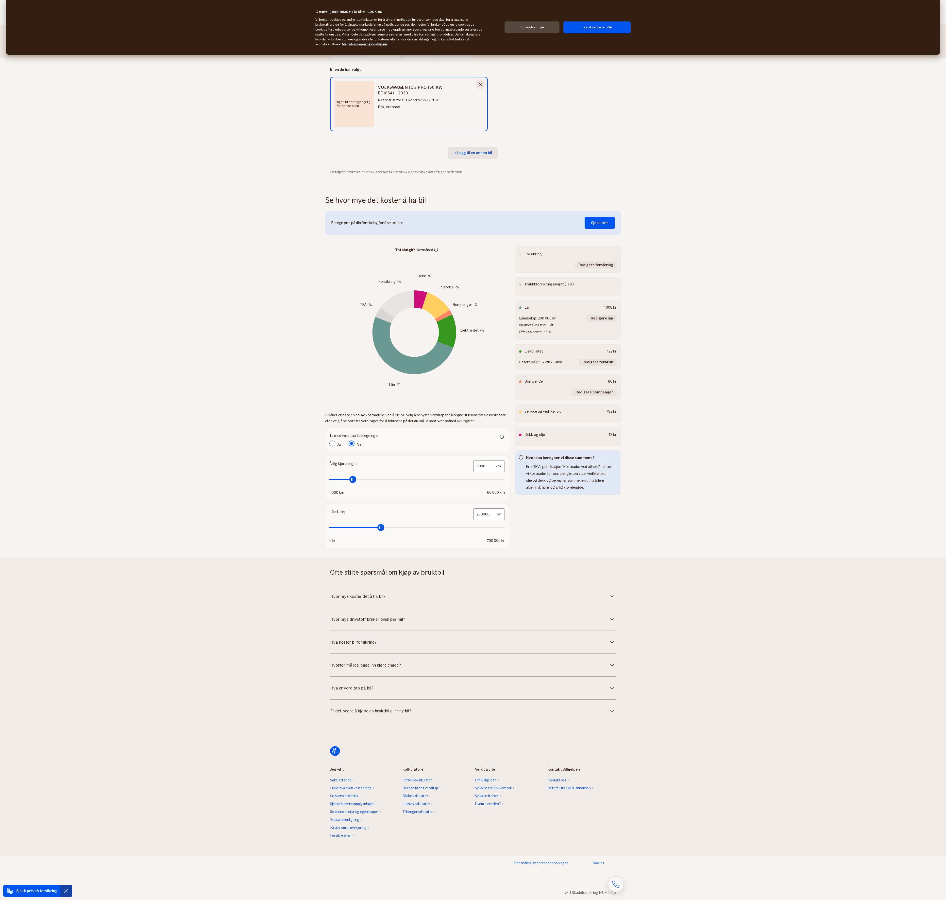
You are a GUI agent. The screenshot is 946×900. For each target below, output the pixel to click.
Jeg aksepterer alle (597, 27)
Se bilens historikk (344, 796)
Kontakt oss (556, 780)
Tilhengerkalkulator (418, 812)
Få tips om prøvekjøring (348, 827)
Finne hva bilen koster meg (351, 788)
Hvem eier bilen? (488, 804)
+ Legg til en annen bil (473, 152)
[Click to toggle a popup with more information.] (436, 250)
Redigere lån (602, 318)
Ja (339, 444)
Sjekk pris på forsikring (36, 890)
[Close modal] (480, 84)
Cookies (597, 863)
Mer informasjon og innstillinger (365, 44)
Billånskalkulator (415, 796)
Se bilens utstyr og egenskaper (354, 812)
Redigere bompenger (594, 392)
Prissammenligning (344, 819)
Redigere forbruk (597, 362)
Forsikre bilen (340, 835)
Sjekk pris (599, 222)
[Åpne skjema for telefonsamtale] (616, 884)
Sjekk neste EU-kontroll (493, 788)
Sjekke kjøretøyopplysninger (352, 804)
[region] (473, 27)
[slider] (417, 479)
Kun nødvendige (532, 27)
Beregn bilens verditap (420, 788)
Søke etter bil (340, 780)
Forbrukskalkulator (417, 780)
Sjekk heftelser (486, 796)
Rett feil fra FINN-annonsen (569, 788)
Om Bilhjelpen (485, 780)
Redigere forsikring (595, 265)
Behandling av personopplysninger (541, 863)
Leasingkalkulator (416, 804)
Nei (359, 444)
